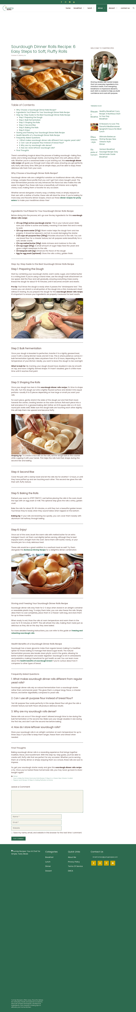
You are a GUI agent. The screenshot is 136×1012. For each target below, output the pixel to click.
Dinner (100, 8)
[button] (133, 8)
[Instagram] (65, 2)
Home (68, 8)
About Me (72, 857)
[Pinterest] (69, 2)
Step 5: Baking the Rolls (28, 127)
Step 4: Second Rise (27, 125)
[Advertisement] (68, 27)
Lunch (90, 8)
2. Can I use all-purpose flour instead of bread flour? (41, 143)
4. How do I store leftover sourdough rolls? (37, 148)
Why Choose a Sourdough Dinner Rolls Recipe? (36, 110)
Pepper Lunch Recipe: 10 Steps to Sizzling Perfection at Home (33, 780)
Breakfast (78, 8)
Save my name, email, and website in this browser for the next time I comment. (47, 832)
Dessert (112, 8)
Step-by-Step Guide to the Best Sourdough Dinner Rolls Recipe (43, 115)
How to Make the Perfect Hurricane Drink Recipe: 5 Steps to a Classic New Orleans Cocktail (43, 778)
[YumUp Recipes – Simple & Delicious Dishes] (8, 8)
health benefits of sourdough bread (36, 661)
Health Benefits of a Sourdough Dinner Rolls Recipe (38, 135)
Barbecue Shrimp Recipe (35, 550)
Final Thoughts (22, 150)
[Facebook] (61, 2)
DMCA (70, 871)
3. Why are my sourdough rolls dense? (35, 145)
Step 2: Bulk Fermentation (30, 120)
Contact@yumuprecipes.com (107, 857)
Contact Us (125, 8)
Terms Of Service (75, 866)
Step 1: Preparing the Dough (30, 117)
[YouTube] (74, 2)
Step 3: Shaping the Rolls (29, 122)
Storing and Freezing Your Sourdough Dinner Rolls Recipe (40, 132)
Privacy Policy (74, 862)
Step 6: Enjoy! (24, 130)
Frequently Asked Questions (28, 137)
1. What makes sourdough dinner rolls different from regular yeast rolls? (49, 140)
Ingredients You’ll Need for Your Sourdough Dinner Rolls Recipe (43, 112)
